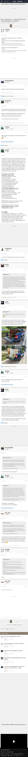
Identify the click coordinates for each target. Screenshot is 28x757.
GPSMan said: (6, 311)
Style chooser (3, 752)
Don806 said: (5, 274)
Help (8, 755)
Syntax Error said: (6, 457)
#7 (26, 270)
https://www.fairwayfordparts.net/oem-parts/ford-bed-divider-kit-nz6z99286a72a (12, 115)
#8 (26, 307)
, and (9, 366)
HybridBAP (6, 669)
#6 (26, 253)
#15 (26, 586)
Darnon (7, 264)
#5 (26, 155)
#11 (26, 452)
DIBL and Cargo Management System (13, 650)
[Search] (26, 1)
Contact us (8, 753)
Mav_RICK (7, 513)
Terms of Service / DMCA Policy (17, 753)
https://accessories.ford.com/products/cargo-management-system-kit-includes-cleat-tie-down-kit (13, 44)
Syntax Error (8, 100)
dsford (5, 637)
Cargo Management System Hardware (14, 643)
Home (11, 755)
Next (16, 25)
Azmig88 (7, 549)
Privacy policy (4, 755)
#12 (26, 481)
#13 (26, 518)
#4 (26, 132)
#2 (26, 86)
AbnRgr (5, 652)
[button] (1, 1)
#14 (26, 554)
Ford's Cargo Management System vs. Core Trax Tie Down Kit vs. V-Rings (14, 667)
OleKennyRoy (6, 660)
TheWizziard (8, 248)
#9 (26, 376)
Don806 (7, 150)
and (8, 96)
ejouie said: (5, 485)
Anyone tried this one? (7, 589)
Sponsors (2, 753)
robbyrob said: (6, 559)
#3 (26, 106)
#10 (26, 394)
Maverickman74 (9, 80)
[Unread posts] (24, 1)
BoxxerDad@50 (9, 447)
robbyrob (4, 22)
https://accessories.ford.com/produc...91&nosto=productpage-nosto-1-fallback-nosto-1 (14, 51)
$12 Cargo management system (12, 636)
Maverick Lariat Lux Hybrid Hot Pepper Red (8, 297)
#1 (26, 34)
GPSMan (7, 127)
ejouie (6, 302)
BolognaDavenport (8, 644)
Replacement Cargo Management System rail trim (15, 658)
